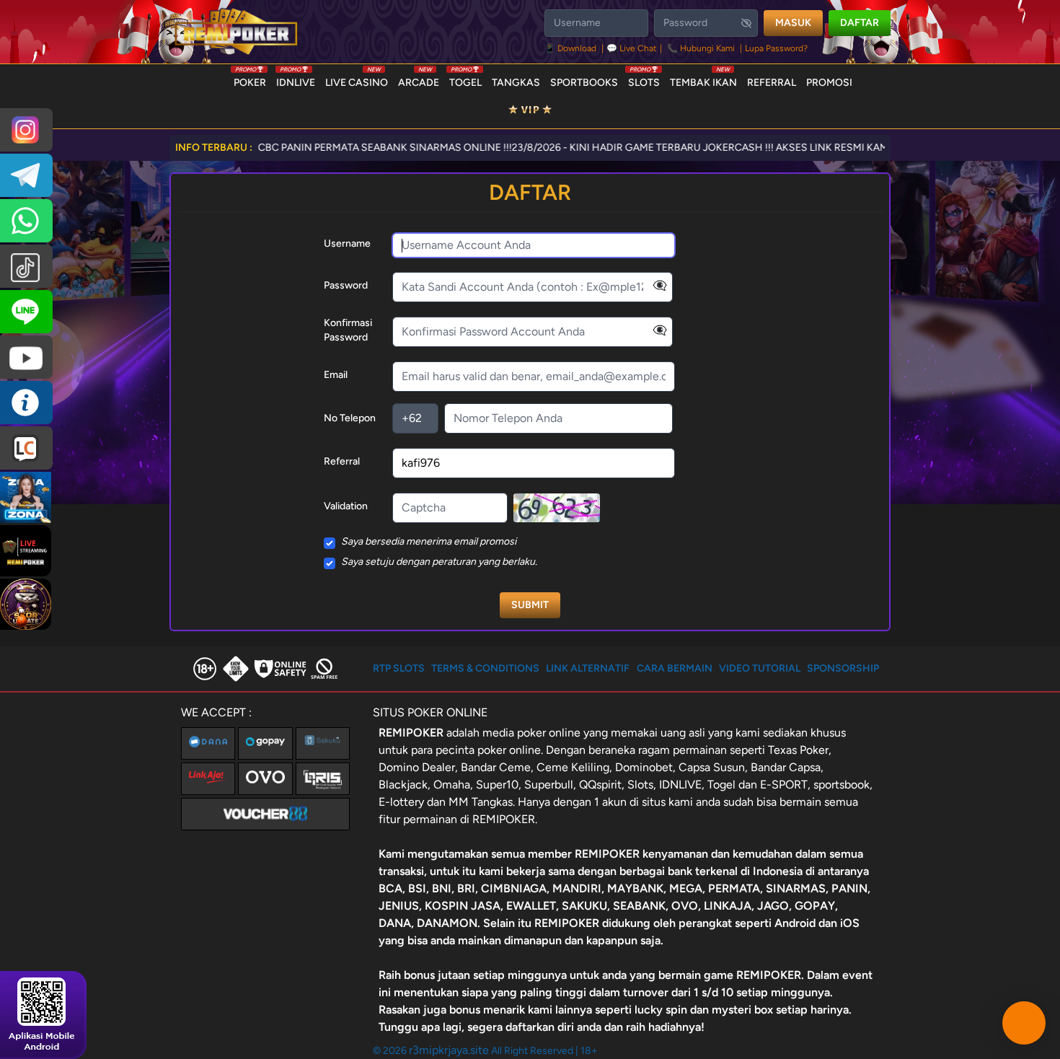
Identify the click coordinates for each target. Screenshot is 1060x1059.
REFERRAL (771, 82)
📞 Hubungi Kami (701, 48)
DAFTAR (859, 23)
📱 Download (571, 48)
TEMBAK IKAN (703, 79)
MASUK (793, 23)
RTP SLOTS (399, 668)
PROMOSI (829, 82)
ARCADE (418, 79)
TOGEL (465, 79)
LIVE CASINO (356, 79)
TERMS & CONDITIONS (485, 668)
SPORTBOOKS (584, 82)
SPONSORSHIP (843, 668)
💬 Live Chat (631, 48)
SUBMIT (530, 605)
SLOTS (644, 79)
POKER (250, 79)
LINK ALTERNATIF (588, 668)
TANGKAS (516, 82)
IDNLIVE (295, 79)
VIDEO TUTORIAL (759, 668)
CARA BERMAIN (674, 668)
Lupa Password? (776, 48)
